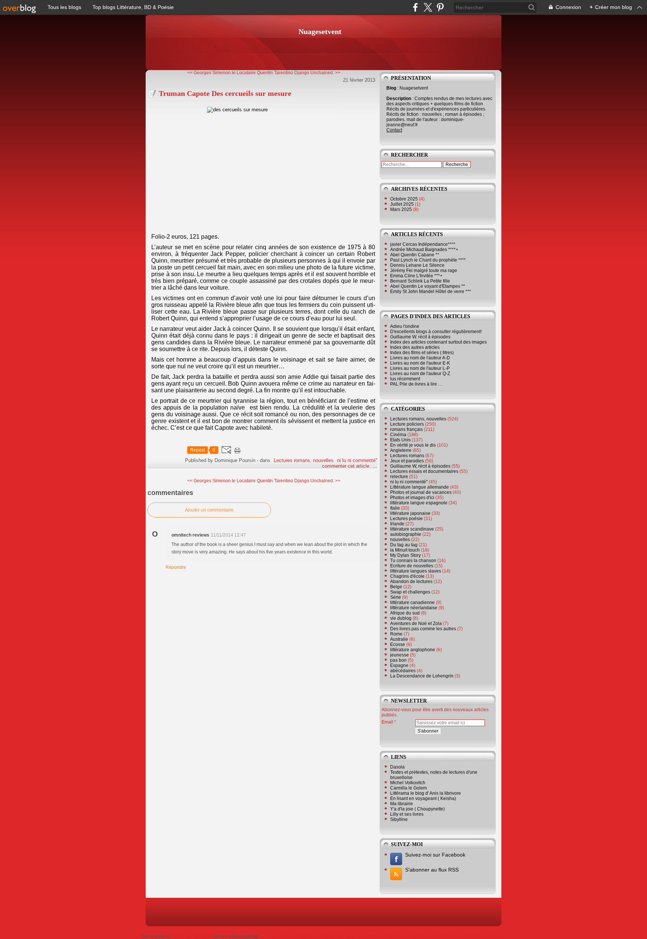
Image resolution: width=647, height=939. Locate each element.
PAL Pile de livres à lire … (416, 384)
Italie (395, 508)
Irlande (397, 523)
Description (399, 98)
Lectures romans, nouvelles (304, 460)
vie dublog (400, 618)
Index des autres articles (415, 347)
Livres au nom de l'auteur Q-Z (420, 373)
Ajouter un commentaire (209, 510)
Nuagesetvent (319, 31)
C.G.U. (371, 936)
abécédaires (403, 670)
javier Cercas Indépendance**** (422, 244)
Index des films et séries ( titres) (422, 352)
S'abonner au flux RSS (432, 870)
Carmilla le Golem (408, 788)
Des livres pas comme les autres (423, 628)
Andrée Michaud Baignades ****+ (424, 249)
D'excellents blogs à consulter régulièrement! (436, 331)
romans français (406, 429)
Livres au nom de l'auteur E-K (420, 363)
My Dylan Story (405, 555)
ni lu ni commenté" (357, 460)
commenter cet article (346, 466)
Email (387, 722)
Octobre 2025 (404, 199)
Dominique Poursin (192, 936)
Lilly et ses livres (406, 814)
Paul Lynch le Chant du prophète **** (428, 260)
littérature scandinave (412, 529)
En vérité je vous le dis (413, 445)
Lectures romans (407, 455)
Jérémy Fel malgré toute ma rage (423, 270)
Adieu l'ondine (404, 326)
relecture (399, 476)
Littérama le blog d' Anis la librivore (425, 793)
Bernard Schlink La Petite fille (420, 281)
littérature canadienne (412, 602)
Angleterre (400, 450)
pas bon (398, 660)
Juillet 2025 (402, 204)
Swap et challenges (410, 592)
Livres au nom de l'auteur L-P (420, 368)
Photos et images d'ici (412, 497)
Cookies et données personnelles (420, 936)
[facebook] (415, 7)
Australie (399, 639)
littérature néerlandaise (413, 607)
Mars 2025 (401, 209)
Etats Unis (400, 440)
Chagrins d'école (407, 576)
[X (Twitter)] (427, 7)
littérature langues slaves (415, 571)
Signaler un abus (338, 936)
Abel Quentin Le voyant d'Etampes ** (427, 286)
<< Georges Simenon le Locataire (221, 72)
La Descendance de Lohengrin (421, 676)
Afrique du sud (405, 613)
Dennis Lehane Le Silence (417, 265)
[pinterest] (440, 7)
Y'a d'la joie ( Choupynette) (417, 809)
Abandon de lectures (411, 581)
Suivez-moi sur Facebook (435, 855)
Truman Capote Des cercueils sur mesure (225, 93)
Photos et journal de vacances (421, 492)
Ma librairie (401, 803)
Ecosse (397, 644)
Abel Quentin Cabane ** (414, 254)
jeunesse (399, 655)
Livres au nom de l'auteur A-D (420, 357)
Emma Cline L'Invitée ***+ (416, 275)
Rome (396, 634)
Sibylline (399, 819)
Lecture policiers (407, 424)
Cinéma (398, 434)
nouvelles (400, 539)
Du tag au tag (403, 544)
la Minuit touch (405, 550)
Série (395, 597)
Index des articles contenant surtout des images (438, 342)
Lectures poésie (406, 518)
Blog (391, 88)
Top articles (277, 936)
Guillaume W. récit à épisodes (420, 336)
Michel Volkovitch (407, 782)
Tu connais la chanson (413, 560)
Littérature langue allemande (419, 487)
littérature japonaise (410, 513)
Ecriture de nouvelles (411, 565)
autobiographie (405, 534)
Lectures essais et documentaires (424, 471)
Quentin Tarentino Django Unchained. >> (298, 72)
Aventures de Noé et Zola (416, 623)
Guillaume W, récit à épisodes (420, 466)
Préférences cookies (483, 936)
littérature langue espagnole (418, 502)
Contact (394, 130)
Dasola (397, 767)
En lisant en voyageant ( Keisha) (423, 798)
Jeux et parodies (407, 461)
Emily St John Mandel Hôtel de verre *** (430, 291)
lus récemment (405, 378)
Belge (396, 586)
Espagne (399, 665)
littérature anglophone (412, 649)
